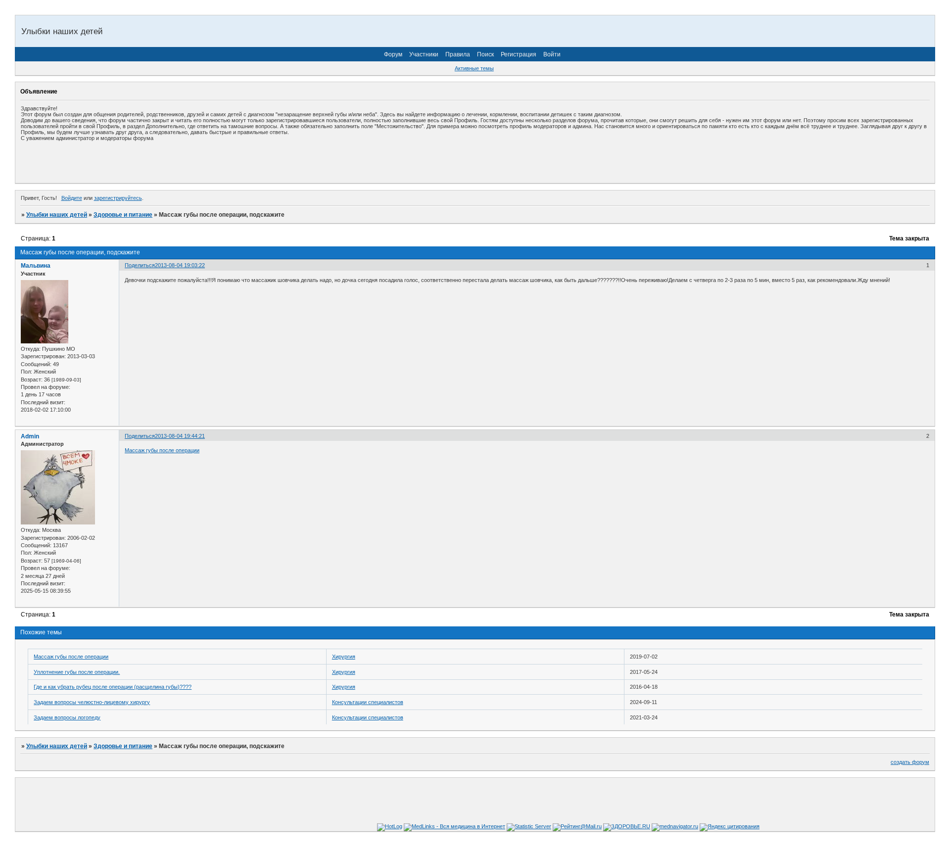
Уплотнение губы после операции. (77, 672)
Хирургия (343, 657)
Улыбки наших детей (56, 214)
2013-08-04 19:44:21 (180, 436)
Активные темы (474, 68)
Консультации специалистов (367, 702)
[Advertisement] (136, 162)
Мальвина (35, 265)
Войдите (71, 198)
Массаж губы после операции (162, 450)
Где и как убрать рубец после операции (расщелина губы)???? (112, 687)
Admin (30, 436)
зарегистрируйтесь (118, 198)
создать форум (910, 762)
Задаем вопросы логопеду (67, 717)
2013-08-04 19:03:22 (180, 265)
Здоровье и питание (123, 214)
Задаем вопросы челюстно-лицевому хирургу (92, 702)
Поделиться (140, 265)
